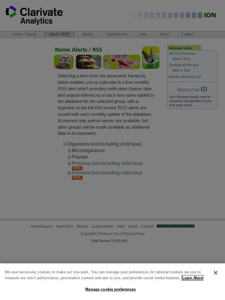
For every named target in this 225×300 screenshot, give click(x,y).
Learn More (192, 278)
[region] (112, 281)
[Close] (215, 272)
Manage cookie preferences (110, 289)
